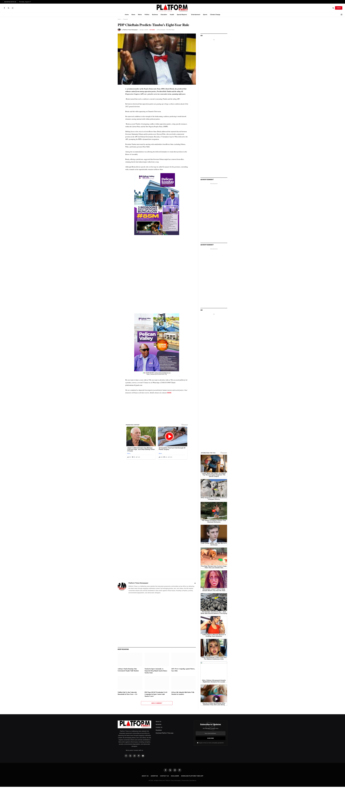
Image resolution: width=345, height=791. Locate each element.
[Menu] (341, 14)
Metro (140, 14)
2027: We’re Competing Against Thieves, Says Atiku (183, 670)
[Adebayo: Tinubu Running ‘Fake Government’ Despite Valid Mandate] (130, 659)
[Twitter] (111, 97)
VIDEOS (339, 8)
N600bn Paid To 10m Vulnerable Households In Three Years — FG (127, 693)
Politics (147, 14)
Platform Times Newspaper (130, 29)
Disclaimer (159, 730)
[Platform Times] (172, 8)
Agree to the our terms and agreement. (211, 743)
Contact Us (159, 727)
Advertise (158, 724)
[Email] (111, 110)
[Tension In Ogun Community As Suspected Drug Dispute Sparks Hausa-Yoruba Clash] (157, 659)
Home (127, 14)
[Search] (333, 8)
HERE (169, 393)
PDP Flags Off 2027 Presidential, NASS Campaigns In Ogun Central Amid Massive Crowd (156, 694)
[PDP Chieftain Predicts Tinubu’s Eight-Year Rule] (157, 59)
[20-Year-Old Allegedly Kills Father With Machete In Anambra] (183, 683)
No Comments (161, 29)
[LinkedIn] (111, 101)
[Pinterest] (111, 105)
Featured (152, 29)
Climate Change (215, 14)
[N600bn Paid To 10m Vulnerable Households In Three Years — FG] (130, 683)
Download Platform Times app (164, 733)
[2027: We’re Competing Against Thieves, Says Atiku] (183, 659)
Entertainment (195, 14)
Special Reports (182, 14)
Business (155, 14)
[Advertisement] (156, 255)
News (133, 14)
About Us (158, 721)
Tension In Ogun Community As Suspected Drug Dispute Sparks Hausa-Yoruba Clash (156, 671)
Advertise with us (10, 1)
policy (216, 743)
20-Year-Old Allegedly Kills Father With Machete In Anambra (182, 693)
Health (172, 14)
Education (164, 14)
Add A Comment (156, 703)
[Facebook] (111, 93)
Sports (205, 14)
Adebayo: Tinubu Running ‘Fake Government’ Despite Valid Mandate (128, 670)
